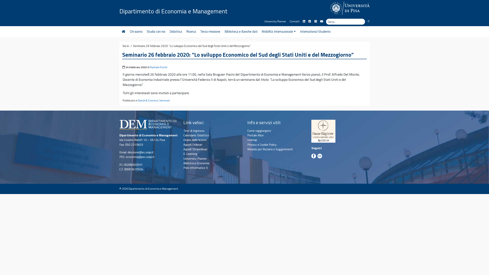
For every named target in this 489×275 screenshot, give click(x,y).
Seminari (164, 100)
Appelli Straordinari (195, 149)
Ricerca (191, 31)
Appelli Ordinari (192, 144)
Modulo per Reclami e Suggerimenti (270, 149)
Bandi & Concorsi (148, 100)
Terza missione (210, 31)
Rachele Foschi (158, 67)
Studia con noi (156, 31)
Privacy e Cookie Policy (262, 144)
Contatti (295, 21)
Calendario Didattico (196, 135)
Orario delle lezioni (194, 140)
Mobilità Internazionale (277, 31)
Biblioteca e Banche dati (241, 31)
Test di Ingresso (193, 130)
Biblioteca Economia (196, 163)
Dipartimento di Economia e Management (173, 11)
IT (369, 21)
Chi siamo (136, 31)
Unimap (252, 140)
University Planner (275, 21)
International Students (315, 31)
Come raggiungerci (259, 130)
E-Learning (190, 153)
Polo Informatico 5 (195, 167)
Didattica (176, 31)
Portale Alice (255, 135)
